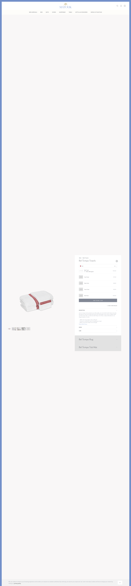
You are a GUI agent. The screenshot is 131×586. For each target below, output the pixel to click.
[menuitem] (33, 12)
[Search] (117, 6)
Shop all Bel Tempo (83, 324)
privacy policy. (17, 583)
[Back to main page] (65, 5)
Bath (80, 258)
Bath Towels (85, 258)
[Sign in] (121, 5)
